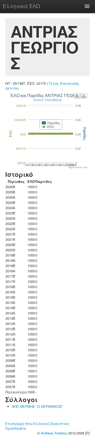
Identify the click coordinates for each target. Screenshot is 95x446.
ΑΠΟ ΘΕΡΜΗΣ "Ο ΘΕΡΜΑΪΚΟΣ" (37, 406)
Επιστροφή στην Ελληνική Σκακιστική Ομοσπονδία (37, 426)
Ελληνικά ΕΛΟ (21, 6)
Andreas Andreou (54, 432)
